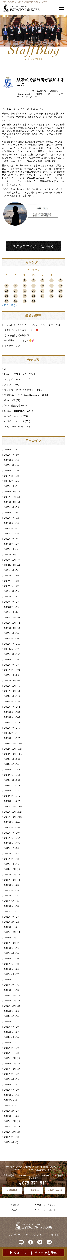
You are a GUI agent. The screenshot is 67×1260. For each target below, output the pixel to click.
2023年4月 (9, 659)
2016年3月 (9, 1105)
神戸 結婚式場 (38, 90)
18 (51, 290)
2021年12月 (10, 743)
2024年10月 (10, 565)
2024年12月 (10, 554)
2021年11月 (10, 748)
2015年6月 (9, 1142)
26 (60, 296)
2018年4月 (9, 974)
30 (33, 301)
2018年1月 (9, 990)
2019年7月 (9, 895)
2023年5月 (9, 654)
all (5, 369)
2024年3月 (9, 602)
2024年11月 (10, 560)
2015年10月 (10, 1132)
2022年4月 (9, 722)
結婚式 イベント (44, 94)
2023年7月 (9, 644)
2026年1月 (9, 486)
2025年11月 (10, 497)
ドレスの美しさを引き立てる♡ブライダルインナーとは (32, 325)
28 (15, 301)
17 (42, 290)
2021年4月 (9, 785)
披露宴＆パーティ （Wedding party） (23, 395)
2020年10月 (10, 817)
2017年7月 (9, 1021)
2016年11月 (10, 1063)
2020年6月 (9, 838)
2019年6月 (9, 901)
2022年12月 (10, 680)
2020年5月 (9, 843)
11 (51, 285)
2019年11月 (10, 874)
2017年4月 (9, 1037)
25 (51, 296)
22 (24, 296)
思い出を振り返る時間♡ (16, 335)
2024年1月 (9, 612)
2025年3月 (9, 539)
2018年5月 (9, 969)
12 (60, 285)
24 (42, 296)
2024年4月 (9, 596)
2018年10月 (10, 943)
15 (24, 290)
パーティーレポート (46, 1210)
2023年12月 (10, 617)
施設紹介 (15, 1205)
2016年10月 (10, 1069)
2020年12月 (10, 806)
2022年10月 (10, 691)
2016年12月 (10, 1058)
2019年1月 (9, 927)
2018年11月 (10, 937)
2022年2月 (9, 733)
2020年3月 (9, 853)
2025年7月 (9, 518)
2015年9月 (9, 1137)
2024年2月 (9, 607)
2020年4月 (9, 848)
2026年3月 (9, 476)
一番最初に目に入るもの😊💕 (19, 340)
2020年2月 (9, 859)
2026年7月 (9, 455)
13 (6, 290)
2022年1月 (9, 738)
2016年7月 (9, 1084)
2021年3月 (9, 790)
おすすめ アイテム (13, 379)
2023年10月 (10, 628)
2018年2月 (9, 985)
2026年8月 (9, 449)
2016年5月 (9, 1095)
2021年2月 (9, 796)
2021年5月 (9, 780)
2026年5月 (9, 465)
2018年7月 (9, 958)
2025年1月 (9, 549)
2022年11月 (10, 686)
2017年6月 (9, 1027)
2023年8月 (9, 638)
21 (15, 296)
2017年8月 (9, 1016)
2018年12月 (10, 932)
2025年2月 (9, 544)
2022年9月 (9, 696)
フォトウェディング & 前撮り (19, 390)
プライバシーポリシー (35, 1235)
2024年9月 (9, 570)
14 (15, 290)
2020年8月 (9, 827)
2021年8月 (9, 764)
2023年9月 (9, 633)
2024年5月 (9, 591)
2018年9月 (9, 948)
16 (33, 290)
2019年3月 (9, 916)
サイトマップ (14, 1235)
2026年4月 (9, 470)
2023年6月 (9, 649)
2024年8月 (9, 575)
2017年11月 (10, 1000)
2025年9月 (9, 507)
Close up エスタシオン (15, 374)
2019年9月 (9, 885)
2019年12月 (10, 869)
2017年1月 (9, 1053)
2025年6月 (9, 523)
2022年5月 (9, 717)
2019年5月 (9, 906)
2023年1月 (9, 675)
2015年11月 (10, 1126)
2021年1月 (9, 801)
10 (42, 285)
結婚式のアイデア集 (14, 421)
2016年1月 (9, 1116)
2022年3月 (9, 728)
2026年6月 (9, 460)
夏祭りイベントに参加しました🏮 (21, 330)
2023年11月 (10, 623)
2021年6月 (9, 775)
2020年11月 (10, 812)
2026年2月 (9, 481)
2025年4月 (9, 533)
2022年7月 (9, 707)
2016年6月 (9, 1090)
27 (6, 301)
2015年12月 (10, 1121)
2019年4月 (9, 911)
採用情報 (54, 1235)
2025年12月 (10, 491)
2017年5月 (9, 1032)
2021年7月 (9, 769)
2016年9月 (9, 1074)
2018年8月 (9, 953)
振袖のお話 (9, 400)
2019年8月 (9, 890)
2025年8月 (9, 512)
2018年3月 (9, 979)
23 (33, 296)
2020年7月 (9, 832)
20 (6, 296)
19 (60, 290)
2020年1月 (9, 864)
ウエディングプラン (46, 1205)
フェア (14, 1210)
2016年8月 (9, 1079)
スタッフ (8, 384)
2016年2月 (9, 1111)
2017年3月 (9, 1042)
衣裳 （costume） (14, 426)
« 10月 (5, 305)
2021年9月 (9, 759)
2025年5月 (9, 528)
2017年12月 (10, 995)
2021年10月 (10, 754)
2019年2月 (9, 922)
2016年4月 (9, 1100)
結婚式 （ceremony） (15, 411)
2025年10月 (10, 502)
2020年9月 (9, 822)
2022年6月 (9, 712)
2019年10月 (10, 880)
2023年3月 (9, 664)
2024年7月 (9, 581)
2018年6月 (9, 964)
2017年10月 (10, 1006)
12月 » (14, 305)
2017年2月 (9, 1048)
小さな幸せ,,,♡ (12, 346)
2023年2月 (9, 670)
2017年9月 (9, 1011)
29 (24, 301)
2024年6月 (9, 586)
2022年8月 (9, 701)
